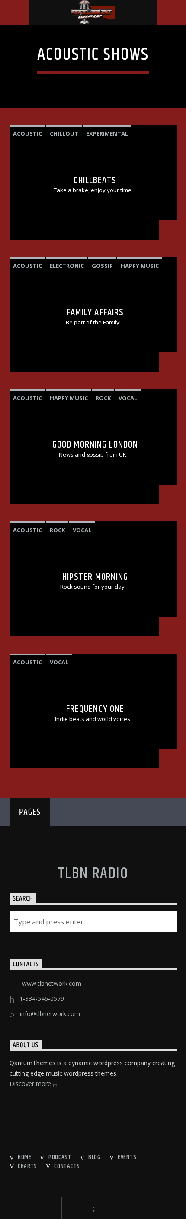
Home (25, 1157)
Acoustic (27, 133)
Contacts (67, 1166)
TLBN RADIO (93, 873)
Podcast (59, 1157)
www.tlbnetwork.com (51, 983)
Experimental (107, 133)
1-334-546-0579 (41, 998)
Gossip (102, 266)
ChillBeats (95, 180)
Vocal (128, 398)
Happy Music (140, 266)
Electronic (67, 266)
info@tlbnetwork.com (50, 1013)
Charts (27, 1166)
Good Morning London (95, 444)
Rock (103, 398)
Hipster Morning (95, 576)
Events (127, 1157)
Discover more (31, 1083)
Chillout (64, 133)
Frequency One (95, 709)
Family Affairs (95, 312)
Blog (94, 1157)
